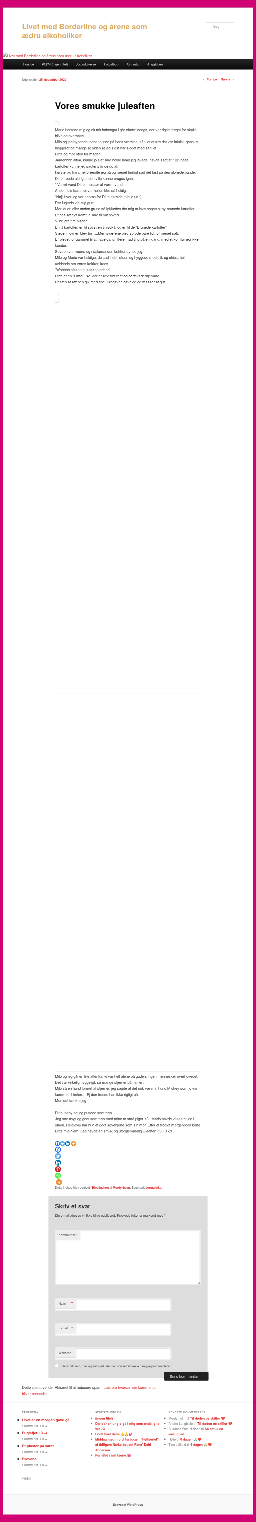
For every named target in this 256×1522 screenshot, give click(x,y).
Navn (65, 1303)
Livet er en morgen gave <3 (45, 1420)
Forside (28, 64)
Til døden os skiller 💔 (207, 1418)
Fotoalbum (111, 64)
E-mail (65, 1328)
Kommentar (68, 1234)
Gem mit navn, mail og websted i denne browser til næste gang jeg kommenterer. (116, 1366)
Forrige (210, 79)
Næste (227, 79)
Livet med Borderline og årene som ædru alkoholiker (84, 30)
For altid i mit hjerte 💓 (113, 1455)
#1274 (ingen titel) (55, 64)
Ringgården (154, 64)
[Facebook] (57, 1143)
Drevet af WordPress (128, 1504)
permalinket (154, 1187)
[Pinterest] (58, 1169)
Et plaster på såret (38, 1446)
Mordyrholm (121, 1187)
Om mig (132, 64)
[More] (73, 1143)
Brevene (29, 1459)
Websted (64, 1352)
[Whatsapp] (58, 1176)
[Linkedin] (67, 1143)
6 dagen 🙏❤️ (191, 1439)
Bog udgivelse (86, 64)
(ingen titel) (104, 1418)
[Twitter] (62, 1143)
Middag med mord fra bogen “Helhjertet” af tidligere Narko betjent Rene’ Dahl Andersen (127, 1444)
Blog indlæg (100, 1187)
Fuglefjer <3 (35, 1433)
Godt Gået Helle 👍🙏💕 (113, 1434)
